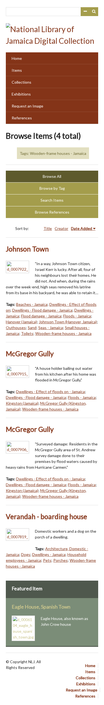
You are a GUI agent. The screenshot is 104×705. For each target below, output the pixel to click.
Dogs (25, 554)
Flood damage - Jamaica (41, 316)
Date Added (81, 228)
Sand (32, 327)
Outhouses (16, 327)
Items (17, 70)
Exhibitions (21, 94)
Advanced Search (85, 11)
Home (17, 58)
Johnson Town (27, 249)
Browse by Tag (52, 188)
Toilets (27, 333)
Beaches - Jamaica (31, 304)
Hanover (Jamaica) (21, 321)
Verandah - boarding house (46, 516)
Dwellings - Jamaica (48, 554)
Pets (47, 560)
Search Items (52, 200)
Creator (61, 228)
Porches (60, 560)
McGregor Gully (30, 354)
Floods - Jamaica (77, 316)
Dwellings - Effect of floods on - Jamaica (50, 391)
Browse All (52, 176)
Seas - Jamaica (50, 327)
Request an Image (27, 106)
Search (94, 11)
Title (48, 228)
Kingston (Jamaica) (22, 403)
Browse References (52, 212)
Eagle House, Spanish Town (41, 607)
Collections (21, 82)
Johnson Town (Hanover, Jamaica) (68, 321)
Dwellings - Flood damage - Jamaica (42, 310)
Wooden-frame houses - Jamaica (63, 333)
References (22, 118)
